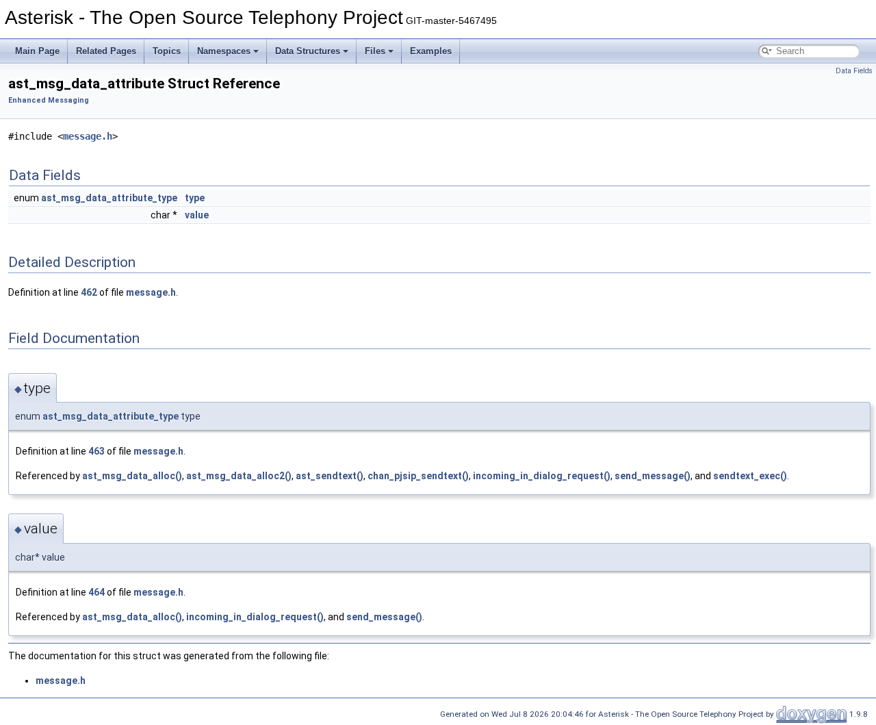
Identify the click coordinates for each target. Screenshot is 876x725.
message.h (87, 136)
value (197, 214)
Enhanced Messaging (48, 100)
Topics (167, 51)
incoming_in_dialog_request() (541, 475)
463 (96, 451)
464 (96, 592)
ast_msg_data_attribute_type (109, 197)
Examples (431, 51)
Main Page (37, 51)
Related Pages (106, 51)
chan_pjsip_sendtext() (418, 475)
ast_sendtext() (329, 475)
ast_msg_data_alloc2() (239, 475)
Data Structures (307, 51)
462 (89, 292)
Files (375, 51)
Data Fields (854, 70)
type (195, 197)
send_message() (653, 475)
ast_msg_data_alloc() (132, 475)
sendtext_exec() (750, 475)
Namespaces (223, 51)
